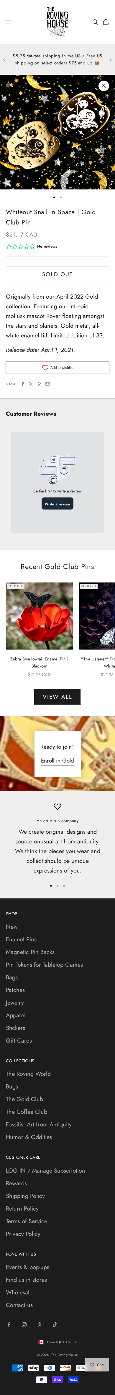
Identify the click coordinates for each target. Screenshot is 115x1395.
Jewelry (15, 1002)
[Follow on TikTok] (55, 1325)
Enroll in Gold (57, 761)
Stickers (15, 1028)
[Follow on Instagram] (24, 1325)
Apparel (16, 1015)
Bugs (12, 1086)
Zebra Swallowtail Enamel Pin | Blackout (39, 662)
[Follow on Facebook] (9, 1325)
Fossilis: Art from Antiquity (39, 1124)
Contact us (19, 1305)
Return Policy (22, 1208)
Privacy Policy (23, 1234)
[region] (57, 839)
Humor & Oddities (29, 1137)
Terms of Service (26, 1221)
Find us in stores (26, 1280)
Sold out (57, 274)
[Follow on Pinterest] (39, 1325)
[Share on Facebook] (22, 384)
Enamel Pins (21, 939)
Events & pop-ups (27, 1267)
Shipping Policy (25, 1196)
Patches (15, 990)
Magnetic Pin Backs (30, 952)
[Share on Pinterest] (39, 384)
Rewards (16, 1183)
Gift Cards (19, 1040)
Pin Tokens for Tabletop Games (44, 964)
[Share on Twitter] (31, 384)
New (12, 927)
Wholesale (19, 1292)
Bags (12, 977)
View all (57, 697)
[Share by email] (47, 384)
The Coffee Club (26, 1112)
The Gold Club (24, 1099)
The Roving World (28, 1074)
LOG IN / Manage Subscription (45, 1170)
